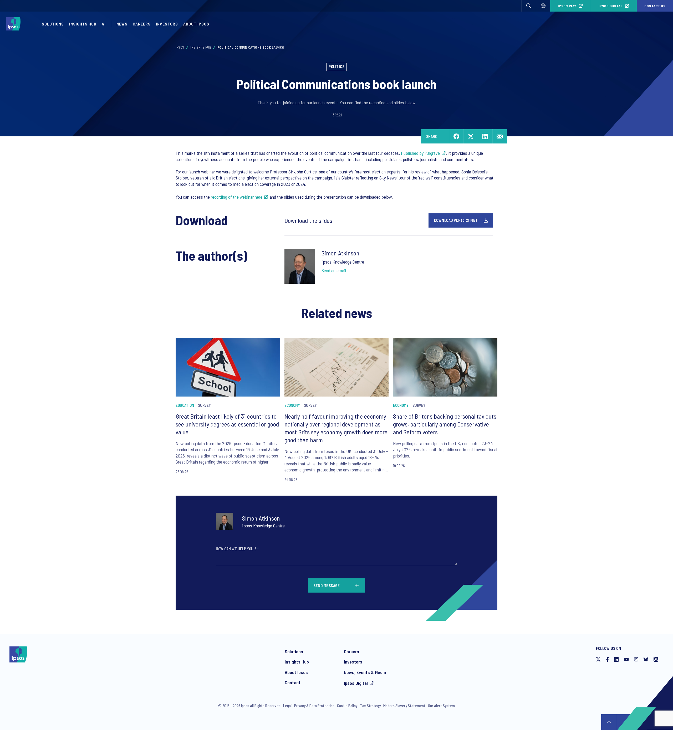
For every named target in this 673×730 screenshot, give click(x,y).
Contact (292, 682)
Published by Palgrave (420, 153)
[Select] (543, 6)
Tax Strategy (370, 705)
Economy (292, 405)
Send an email (334, 270)
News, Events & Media (365, 672)
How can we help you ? (237, 548)
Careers (142, 23)
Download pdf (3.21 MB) (455, 220)
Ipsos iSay (567, 6)
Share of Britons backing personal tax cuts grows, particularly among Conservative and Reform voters (444, 424)
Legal (287, 705)
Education (185, 405)
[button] (528, 6)
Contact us (654, 6)
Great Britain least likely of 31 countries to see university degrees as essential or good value (227, 424)
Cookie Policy (347, 705)
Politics (336, 66)
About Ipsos (196, 23)
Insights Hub (82, 23)
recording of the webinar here (236, 197)
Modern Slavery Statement (404, 705)
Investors (167, 23)
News (122, 23)
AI (104, 23)
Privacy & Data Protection (314, 705)
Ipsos (180, 47)
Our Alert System (441, 705)
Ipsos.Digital (611, 6)
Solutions (53, 23)
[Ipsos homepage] (14, 23)
